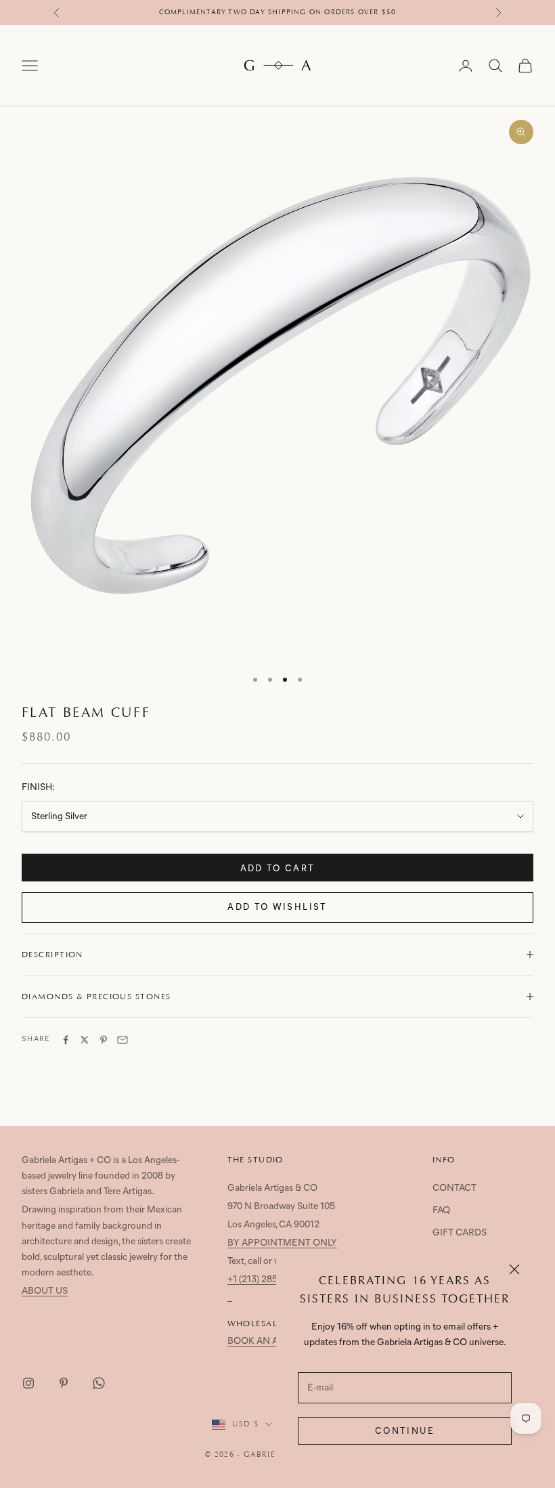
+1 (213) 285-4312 (264, 1280)
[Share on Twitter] (84, 1039)
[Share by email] (122, 1039)
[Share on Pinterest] (103, 1039)
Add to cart (277, 869)
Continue (405, 1431)
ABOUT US (45, 1291)
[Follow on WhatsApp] (99, 1383)
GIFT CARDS (459, 1233)
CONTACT (454, 1188)
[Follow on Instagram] (28, 1383)
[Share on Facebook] (65, 1039)
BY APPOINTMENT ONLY (282, 1243)
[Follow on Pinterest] (63, 1383)
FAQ (441, 1211)
